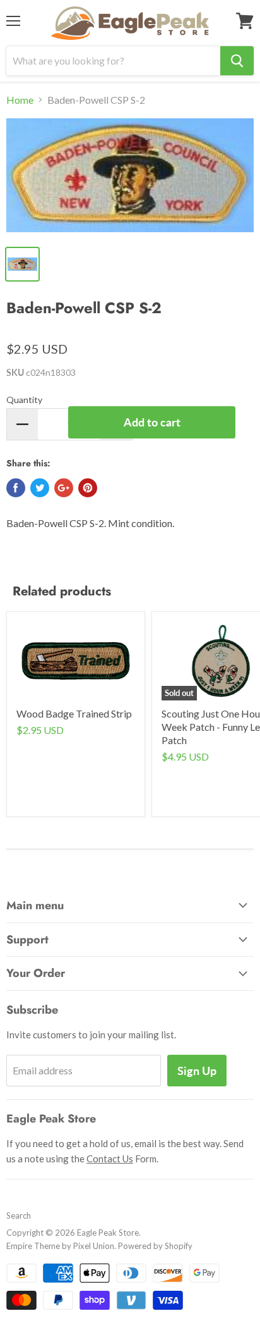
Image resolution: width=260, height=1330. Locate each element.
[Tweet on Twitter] (39, 487)
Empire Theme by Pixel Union (60, 1246)
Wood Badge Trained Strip (74, 713)
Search (18, 1215)
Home (19, 100)
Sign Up (196, 1071)
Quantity (24, 399)
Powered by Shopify (155, 1246)
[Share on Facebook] (15, 487)
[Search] (237, 60)
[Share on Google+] (63, 487)
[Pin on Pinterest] (87, 487)
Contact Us (109, 1158)
